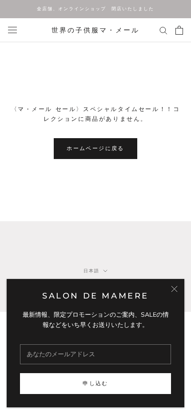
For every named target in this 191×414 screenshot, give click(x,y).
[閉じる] (174, 289)
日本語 (91, 271)
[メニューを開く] (12, 30)
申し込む (95, 383)
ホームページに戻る (95, 148)
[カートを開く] (179, 30)
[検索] (163, 30)
